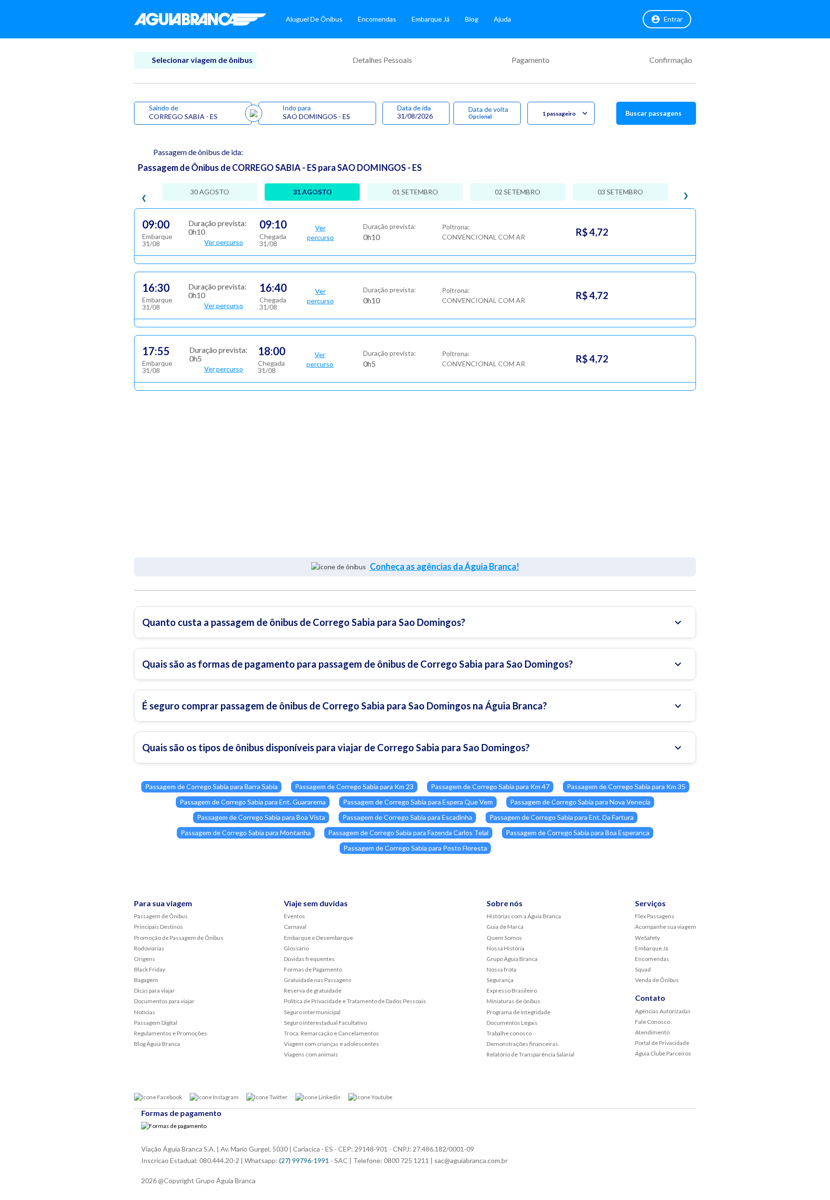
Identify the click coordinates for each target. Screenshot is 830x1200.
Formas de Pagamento (313, 969)
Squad (643, 969)
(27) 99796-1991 (304, 1160)
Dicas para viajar (154, 990)
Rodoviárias (149, 948)
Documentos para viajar (164, 1001)
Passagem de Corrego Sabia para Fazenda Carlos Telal (408, 832)
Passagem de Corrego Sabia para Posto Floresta (415, 848)
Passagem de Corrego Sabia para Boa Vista (261, 817)
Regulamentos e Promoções (170, 1033)
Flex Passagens (654, 916)
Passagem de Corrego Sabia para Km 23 (354, 786)
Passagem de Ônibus (161, 916)
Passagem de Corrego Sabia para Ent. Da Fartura (561, 817)
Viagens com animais (311, 1054)
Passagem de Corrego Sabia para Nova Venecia (580, 802)
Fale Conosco (652, 1021)
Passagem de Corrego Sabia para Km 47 (490, 786)
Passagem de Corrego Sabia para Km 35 (626, 786)
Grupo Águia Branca (512, 958)
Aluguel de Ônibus (314, 19)
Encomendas (377, 19)
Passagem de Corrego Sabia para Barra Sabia (211, 786)
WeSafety (647, 937)
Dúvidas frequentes (309, 958)
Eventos (294, 916)
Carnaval (295, 926)
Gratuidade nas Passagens (318, 980)
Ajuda (502, 19)
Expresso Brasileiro (512, 990)
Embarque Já (431, 19)
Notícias (144, 1012)
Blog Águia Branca (157, 1043)
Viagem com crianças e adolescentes (331, 1043)
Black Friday (149, 969)
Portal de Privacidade (662, 1042)
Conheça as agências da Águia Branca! (444, 566)
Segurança (500, 980)
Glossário (296, 948)
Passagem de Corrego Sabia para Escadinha (407, 817)
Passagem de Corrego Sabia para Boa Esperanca (577, 832)
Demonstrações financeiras (522, 1043)
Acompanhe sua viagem (665, 926)
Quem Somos (504, 937)
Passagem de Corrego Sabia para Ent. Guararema (253, 802)
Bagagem (146, 980)
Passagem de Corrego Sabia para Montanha (246, 832)
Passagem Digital (155, 1022)
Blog (471, 19)
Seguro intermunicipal (312, 1012)
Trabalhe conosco (509, 1033)
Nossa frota (501, 969)
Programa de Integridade (518, 1012)
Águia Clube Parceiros (663, 1053)
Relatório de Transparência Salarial (530, 1054)
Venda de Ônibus (657, 980)
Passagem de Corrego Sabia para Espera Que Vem (418, 802)
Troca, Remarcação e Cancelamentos (331, 1033)
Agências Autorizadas (663, 1011)
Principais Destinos (158, 926)
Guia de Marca (505, 926)
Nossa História (506, 948)
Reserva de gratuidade (313, 990)
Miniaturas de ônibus (513, 1001)
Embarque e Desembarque (318, 937)
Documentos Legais (512, 1022)
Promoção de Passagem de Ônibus (178, 937)
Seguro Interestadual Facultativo (325, 1022)
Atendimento (652, 1032)
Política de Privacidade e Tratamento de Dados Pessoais (355, 1001)
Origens (144, 958)
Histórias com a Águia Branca (524, 916)
